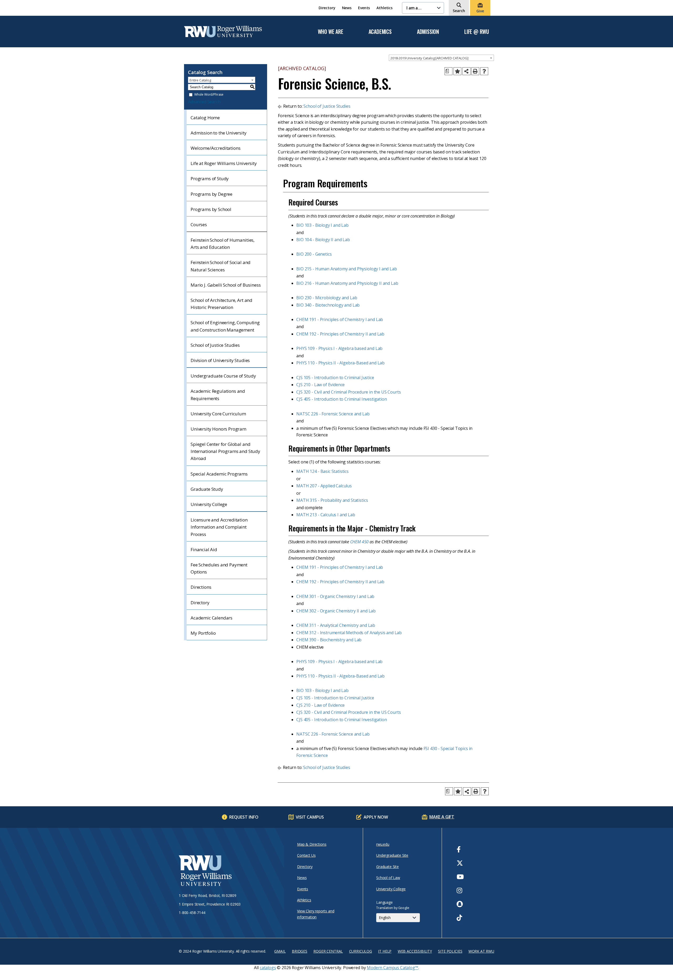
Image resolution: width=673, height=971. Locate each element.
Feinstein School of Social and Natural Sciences (221, 265)
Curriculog (360, 951)
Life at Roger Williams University (224, 163)
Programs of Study (210, 178)
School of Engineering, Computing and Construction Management (225, 326)
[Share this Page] (466, 71)
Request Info (243, 817)
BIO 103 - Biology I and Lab (322, 225)
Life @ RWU (476, 31)
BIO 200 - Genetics (314, 254)
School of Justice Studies (215, 345)
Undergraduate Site (392, 855)
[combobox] (441, 58)
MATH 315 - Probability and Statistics (332, 500)
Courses (199, 224)
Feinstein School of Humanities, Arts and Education (222, 243)
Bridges (299, 951)
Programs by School (211, 209)
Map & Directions (311, 844)
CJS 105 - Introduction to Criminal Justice (335, 377)
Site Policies (450, 951)
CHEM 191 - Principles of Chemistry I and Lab (339, 319)
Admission (428, 31)
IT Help (384, 951)
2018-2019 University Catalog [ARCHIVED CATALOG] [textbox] (429, 58)
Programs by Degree (211, 194)
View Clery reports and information (315, 913)
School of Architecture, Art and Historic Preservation (221, 303)
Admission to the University (219, 133)
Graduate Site (387, 866)
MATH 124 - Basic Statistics (322, 471)
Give (480, 10)
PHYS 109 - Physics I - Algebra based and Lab (339, 348)
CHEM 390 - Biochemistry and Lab (328, 640)
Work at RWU (481, 951)
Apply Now (376, 817)
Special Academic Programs (219, 474)
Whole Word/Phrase (208, 94)
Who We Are (330, 31)
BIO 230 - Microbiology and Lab (326, 298)
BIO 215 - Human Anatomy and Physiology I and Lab (346, 269)
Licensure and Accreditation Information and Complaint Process (219, 527)
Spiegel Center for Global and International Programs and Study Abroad (225, 451)
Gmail (279, 951)
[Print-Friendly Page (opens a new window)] (475, 71)
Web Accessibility (415, 951)
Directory (327, 7)
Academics (380, 31)
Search (459, 10)
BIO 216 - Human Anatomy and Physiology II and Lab (347, 283)
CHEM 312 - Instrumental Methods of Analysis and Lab (349, 633)
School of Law (388, 877)
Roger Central (328, 951)
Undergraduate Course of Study (223, 376)
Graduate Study (207, 489)
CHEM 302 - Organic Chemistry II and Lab (336, 611)
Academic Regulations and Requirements (218, 394)
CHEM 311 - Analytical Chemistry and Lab (335, 625)
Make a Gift (441, 817)
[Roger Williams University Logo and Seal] (229, 871)
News (346, 7)
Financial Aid (204, 549)
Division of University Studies (220, 360)
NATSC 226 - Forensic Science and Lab (332, 414)
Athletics (384, 7)
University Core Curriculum (218, 414)
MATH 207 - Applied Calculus (324, 486)
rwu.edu (382, 844)
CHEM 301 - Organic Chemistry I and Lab (335, 596)
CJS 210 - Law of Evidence (320, 385)
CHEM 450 (359, 542)
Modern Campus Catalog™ (392, 967)
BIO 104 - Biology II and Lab (323, 239)
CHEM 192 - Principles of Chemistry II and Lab (340, 334)
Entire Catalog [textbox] (200, 80)
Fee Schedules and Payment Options (219, 568)
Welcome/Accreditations (215, 148)
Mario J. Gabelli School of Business (226, 285)
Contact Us (306, 855)
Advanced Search (204, 102)
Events (364, 7)
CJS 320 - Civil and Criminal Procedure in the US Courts (348, 392)
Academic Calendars (211, 618)
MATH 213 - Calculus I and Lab (325, 515)
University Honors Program (218, 429)
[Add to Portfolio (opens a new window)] (457, 71)
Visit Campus (310, 817)
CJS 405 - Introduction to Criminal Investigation (341, 399)
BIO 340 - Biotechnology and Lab (328, 305)
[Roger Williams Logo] (223, 31)
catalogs (268, 967)
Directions (201, 587)
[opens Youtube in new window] (460, 877)
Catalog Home (205, 118)
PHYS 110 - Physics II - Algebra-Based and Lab (340, 363)
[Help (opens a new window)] (484, 71)
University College (209, 504)
